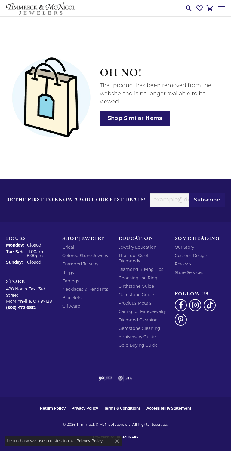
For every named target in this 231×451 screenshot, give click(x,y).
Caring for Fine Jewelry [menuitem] (142, 312)
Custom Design (191, 256)
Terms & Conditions (122, 408)
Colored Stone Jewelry (85, 256)
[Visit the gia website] (125, 378)
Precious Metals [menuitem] (135, 303)
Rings (68, 273)
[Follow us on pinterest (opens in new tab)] (181, 320)
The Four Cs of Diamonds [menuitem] (134, 258)
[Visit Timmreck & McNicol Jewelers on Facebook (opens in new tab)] (181, 305)
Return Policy (53, 408)
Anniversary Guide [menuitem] (137, 337)
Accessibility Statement (168, 408)
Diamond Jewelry (80, 264)
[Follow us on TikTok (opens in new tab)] (210, 305)
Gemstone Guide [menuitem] (136, 295)
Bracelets (72, 298)
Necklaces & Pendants (85, 290)
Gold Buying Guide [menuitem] (138, 346)
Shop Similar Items (135, 118)
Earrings (70, 281)
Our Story (184, 248)
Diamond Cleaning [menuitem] (138, 320)
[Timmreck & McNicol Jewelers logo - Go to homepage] (40, 8)
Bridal (68, 248)
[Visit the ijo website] (105, 378)
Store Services (189, 273)
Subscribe (207, 200)
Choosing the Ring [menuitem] (138, 278)
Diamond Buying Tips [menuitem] (141, 270)
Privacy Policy (85, 408)
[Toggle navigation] (221, 8)
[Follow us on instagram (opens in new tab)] (195, 305)
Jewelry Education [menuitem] (137, 248)
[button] (189, 8)
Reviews (183, 264)
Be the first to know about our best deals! (75, 201)
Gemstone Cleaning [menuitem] (139, 329)
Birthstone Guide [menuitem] (136, 287)
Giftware (71, 306)
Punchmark (127, 437)
